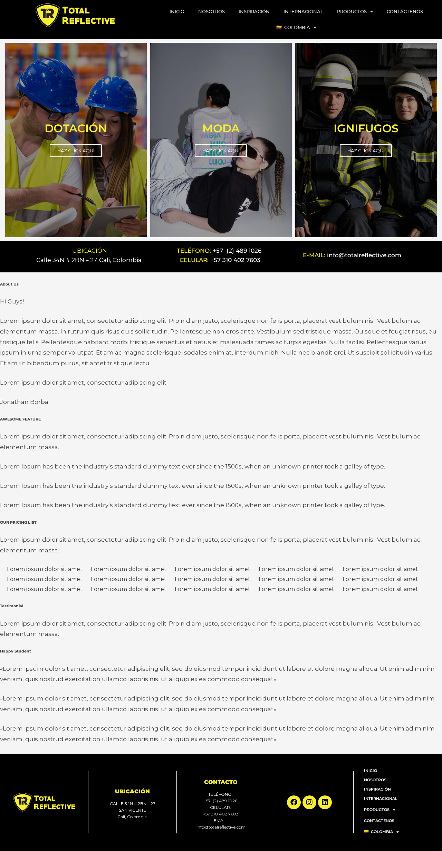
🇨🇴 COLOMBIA (293, 27)
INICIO (177, 11)
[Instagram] (309, 802)
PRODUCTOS (352, 11)
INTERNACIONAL (303, 11)
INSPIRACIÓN (254, 11)
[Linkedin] (325, 802)
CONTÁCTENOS (405, 11)
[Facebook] (294, 802)
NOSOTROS (211, 11)
